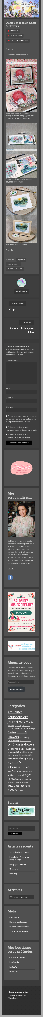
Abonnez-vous (16, 689)
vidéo (11, 789)
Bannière (11, 726)
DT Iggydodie (15, 748)
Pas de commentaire (19, 40)
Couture (11, 740)
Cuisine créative (25, 741)
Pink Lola (14, 30)
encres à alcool (13, 755)
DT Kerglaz (28, 748)
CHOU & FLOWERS (17, 957)
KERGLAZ (13, 967)
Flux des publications (18, 922)
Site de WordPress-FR (18, 931)
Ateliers (23, 722)
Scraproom (25, 782)
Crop (12, 309)
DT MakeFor (12, 752)
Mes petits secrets (13, 763)
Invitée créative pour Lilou (22, 330)
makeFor (17, 758)
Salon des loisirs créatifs (19, 852)
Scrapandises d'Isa (18, 992)
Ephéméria (14, 962)
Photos (12, 779)
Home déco (23, 755)
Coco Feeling (24, 737)
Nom (9, 388)
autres (32, 722)
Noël (10, 775)
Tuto (10, 785)
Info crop (13, 873)
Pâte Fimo (18, 782)
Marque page (27, 758)
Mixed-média (25, 767)
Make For (13, 971)
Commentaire (12, 360)
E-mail (9, 397)
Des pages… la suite (17, 864)
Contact (11, 568)
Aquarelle (21, 260)
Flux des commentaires (19, 926)
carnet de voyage (27, 728)
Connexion (14, 917)
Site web (9, 407)
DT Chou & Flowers (14, 269)
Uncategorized (22, 785)
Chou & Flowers (13, 264)
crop (17, 740)
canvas (17, 728)
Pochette (19, 779)
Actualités (15, 712)
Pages (27, 775)
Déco (31, 752)
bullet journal (26, 726)
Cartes (12, 732)
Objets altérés (17, 775)
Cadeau (10, 728)
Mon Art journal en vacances (20, 771)
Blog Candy (18, 726)
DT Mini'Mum (22, 752)
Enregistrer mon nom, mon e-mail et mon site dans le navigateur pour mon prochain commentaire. (21, 419)
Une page (13, 869)
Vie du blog (19, 790)
